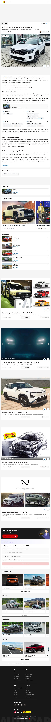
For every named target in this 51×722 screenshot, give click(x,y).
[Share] (48, 66)
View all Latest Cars (25, 659)
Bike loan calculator (29, 680)
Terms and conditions (30, 694)
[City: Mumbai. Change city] (49, 2)
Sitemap (15, 692)
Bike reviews (28, 676)
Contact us (16, 694)
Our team (27, 690)
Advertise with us (29, 696)
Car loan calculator (18, 680)
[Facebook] (21, 705)
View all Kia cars (24, 615)
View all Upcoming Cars (25, 591)
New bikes (28, 671)
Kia (2, 94)
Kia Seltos (6, 77)
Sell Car (15, 696)
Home (3, 663)
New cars (16, 671)
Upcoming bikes (29, 674)
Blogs (15, 690)
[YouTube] (15, 705)
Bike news (28, 678)
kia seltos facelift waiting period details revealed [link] (22, 663)
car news (8, 663)
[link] (12, 580)
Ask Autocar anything (18, 687)
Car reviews (16, 676)
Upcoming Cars (17, 674)
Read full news (25, 317)
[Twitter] (25, 705)
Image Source (5, 165)
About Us (27, 687)
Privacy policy (28, 692)
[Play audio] (44, 66)
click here (26, 133)
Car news (16, 678)
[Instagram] (18, 705)
